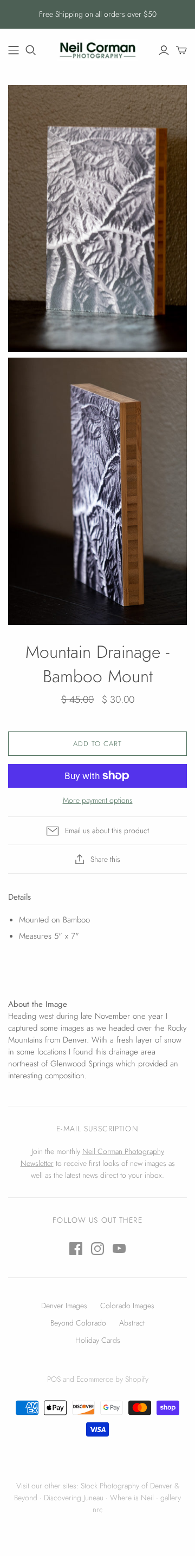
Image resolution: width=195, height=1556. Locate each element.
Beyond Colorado (78, 1322)
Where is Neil (132, 1497)
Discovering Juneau (73, 1497)
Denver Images (64, 1305)
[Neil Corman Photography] (13, 50)
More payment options (98, 800)
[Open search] (30, 50)
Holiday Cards (97, 1340)
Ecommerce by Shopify (112, 1379)
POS (54, 1379)
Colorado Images (127, 1305)
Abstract (132, 1322)
